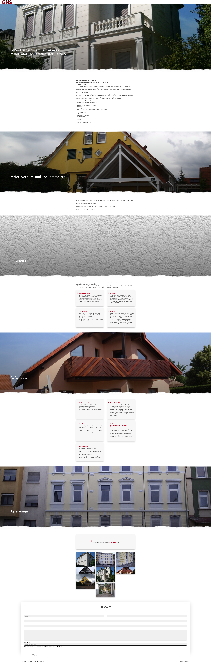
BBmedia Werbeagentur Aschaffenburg (35, 661)
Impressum (187, 661)
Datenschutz (182, 661)
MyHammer (113, 542)
